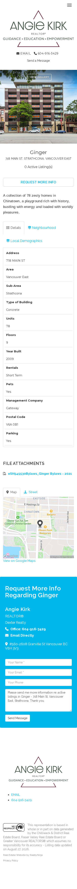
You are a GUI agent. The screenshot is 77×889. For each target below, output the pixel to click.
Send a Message (38, 60)
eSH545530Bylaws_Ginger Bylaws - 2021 (40, 474)
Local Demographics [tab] (26, 241)
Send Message (17, 718)
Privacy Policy (10, 860)
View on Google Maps (19, 561)
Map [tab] (13, 492)
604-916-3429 (47, 53)
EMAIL (25, 53)
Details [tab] (15, 228)
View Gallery (39, 77)
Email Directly (22, 635)
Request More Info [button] (38, 182)
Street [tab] (32, 492)
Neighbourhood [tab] (43, 228)
